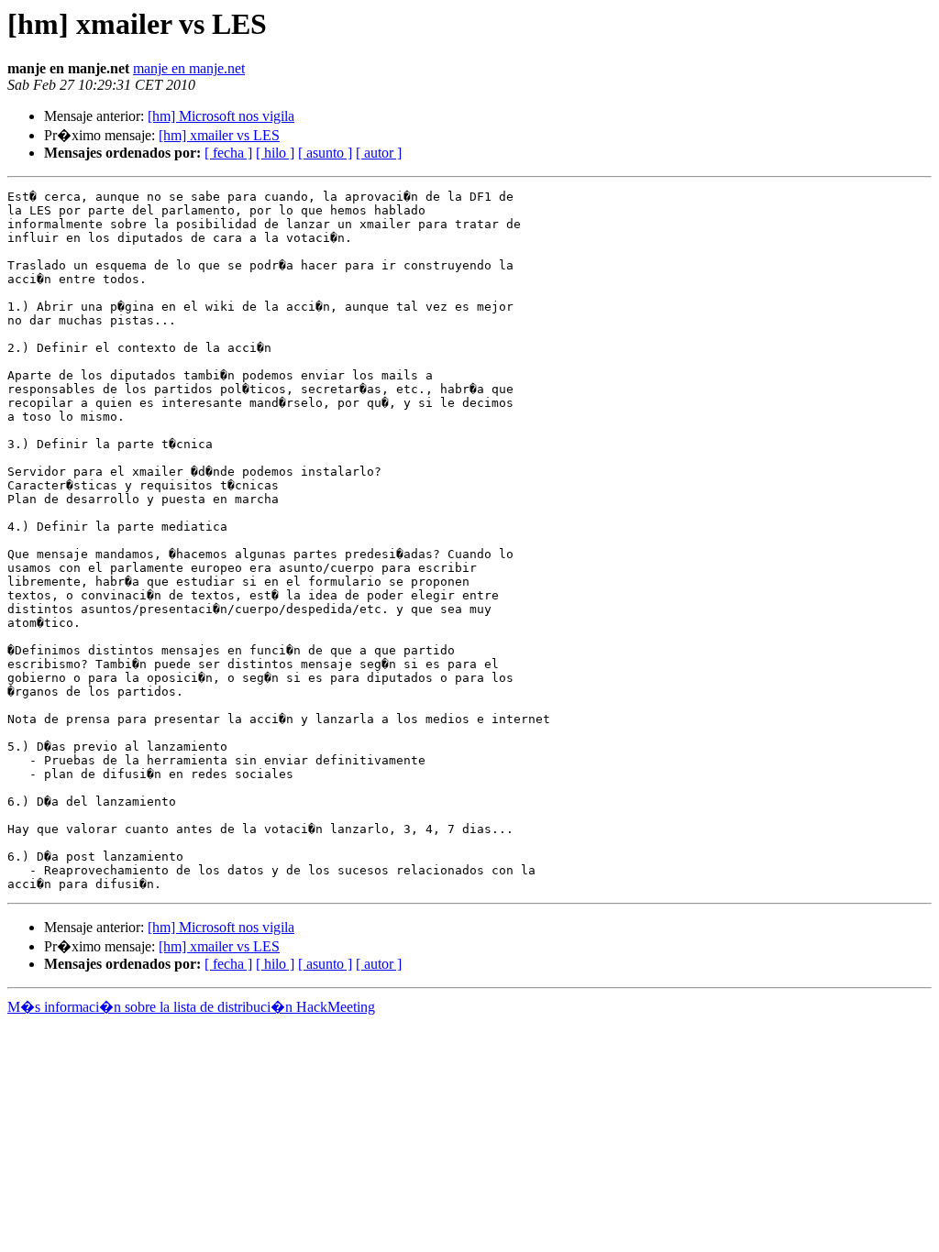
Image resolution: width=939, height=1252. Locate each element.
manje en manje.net (189, 68)
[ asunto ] (325, 152)
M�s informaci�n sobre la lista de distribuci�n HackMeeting (191, 1007)
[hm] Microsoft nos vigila (221, 116)
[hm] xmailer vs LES (219, 135)
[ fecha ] (228, 152)
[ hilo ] (275, 152)
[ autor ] (379, 152)
